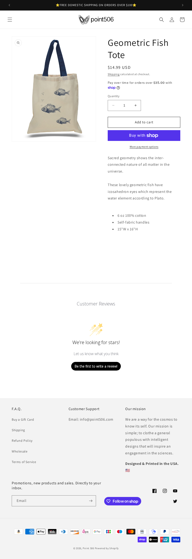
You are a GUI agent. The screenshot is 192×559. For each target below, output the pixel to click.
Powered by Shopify (107, 548)
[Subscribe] (90, 500)
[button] (10, 20)
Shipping (114, 74)
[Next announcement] (182, 5)
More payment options (144, 146)
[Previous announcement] (9, 5)
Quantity (113, 96)
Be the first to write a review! (96, 366)
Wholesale (19, 451)
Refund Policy (22, 440)
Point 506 (88, 548)
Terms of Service (24, 462)
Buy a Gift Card (23, 419)
